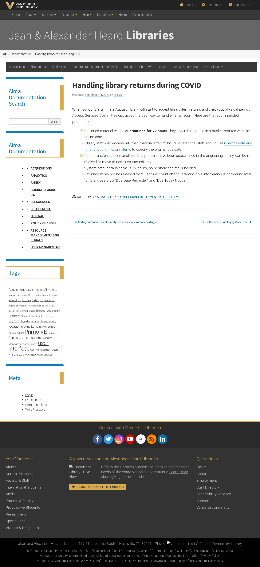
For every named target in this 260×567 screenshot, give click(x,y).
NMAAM (43, 327)
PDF (18, 333)
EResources (38, 67)
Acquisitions (17, 67)
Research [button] (68, 15)
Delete (52, 306)
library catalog (48, 321)
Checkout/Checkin (122, 197)
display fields (15, 311)
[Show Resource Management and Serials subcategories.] (27, 230)
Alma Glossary (213, 67)
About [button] (30, 15)
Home (17, 16)
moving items (29, 326)
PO (22, 333)
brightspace (24, 300)
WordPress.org (35, 409)
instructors (34, 316)
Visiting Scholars (16, 355)
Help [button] (86, 15)
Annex (36, 183)
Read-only (23, 338)
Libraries (35, 321)
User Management (45, 247)
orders (51, 326)
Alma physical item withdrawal (42, 295)
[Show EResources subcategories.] (27, 201)
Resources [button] (213, 5)
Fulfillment (59, 67)
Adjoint (29, 290)
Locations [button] (104, 15)
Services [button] (48, 15)
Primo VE (145, 67)
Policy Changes (43, 223)
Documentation (21, 54)
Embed (32, 311)
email (25, 310)
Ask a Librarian (142, 15)
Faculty (56, 310)
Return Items (169, 197)
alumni (13, 300)
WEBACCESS (44, 354)
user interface (29, 346)
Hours (123, 15)
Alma (47, 289)
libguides (25, 321)
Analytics (39, 175)
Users (55, 349)
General (37, 216)
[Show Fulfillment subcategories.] (27, 209)
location (14, 326)
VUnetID (30, 354)
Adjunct (39, 289)
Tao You (118, 94)
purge (54, 333)
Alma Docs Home (186, 67)
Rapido (129, 67)
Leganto (162, 67)
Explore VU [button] (240, 5)
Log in (29, 395)
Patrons (12, 333)
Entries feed (33, 400)
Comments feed (36, 405)
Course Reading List (43, 192)
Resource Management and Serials (95, 67)
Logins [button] (188, 5)
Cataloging (38, 300)
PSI (49, 333)
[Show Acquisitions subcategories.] (27, 168)
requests (35, 338)
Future (25, 316)
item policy (47, 316)
